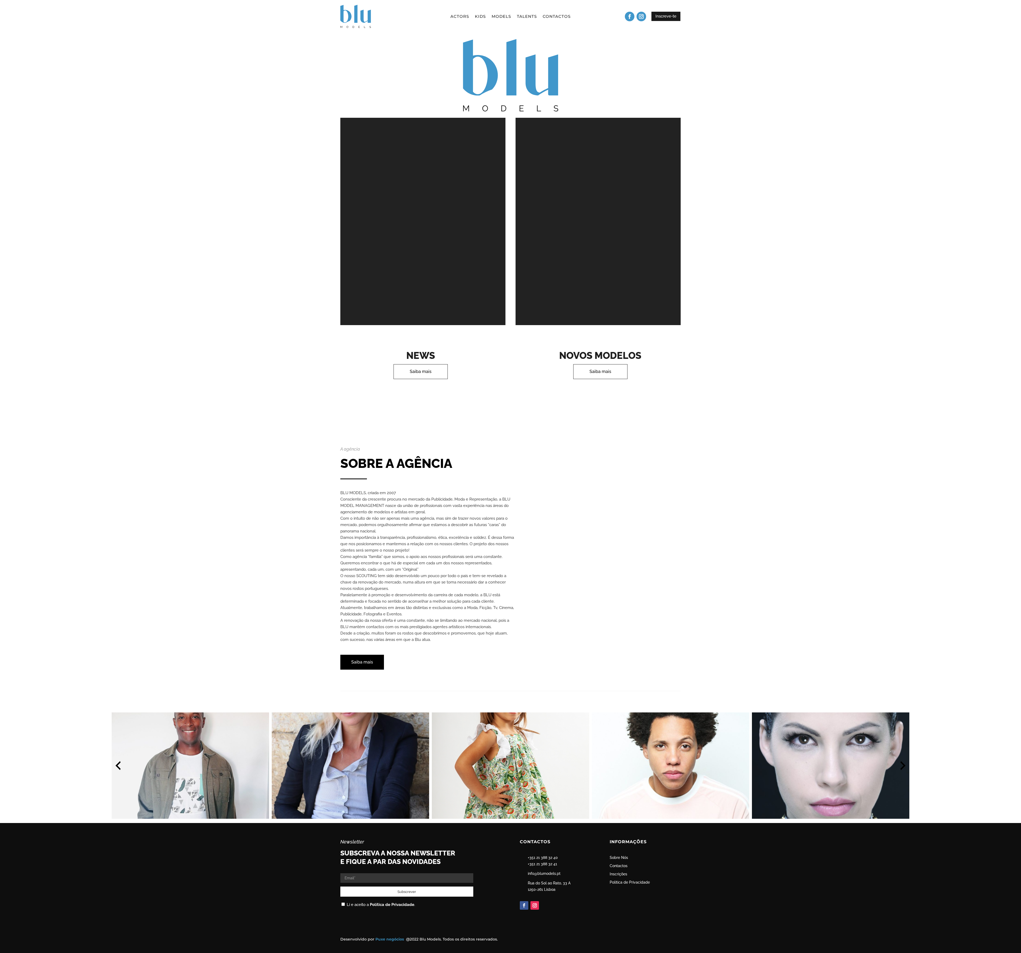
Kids (480, 17)
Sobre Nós (619, 857)
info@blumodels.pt (544, 873)
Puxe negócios (390, 939)
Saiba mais (421, 371)
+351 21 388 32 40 (543, 857)
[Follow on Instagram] (641, 16)
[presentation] (118, 765)
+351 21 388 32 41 (542, 864)
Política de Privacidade (392, 904)
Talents (527, 17)
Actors (459, 17)
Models (501, 17)
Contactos (557, 17)
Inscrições (618, 874)
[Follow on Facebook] (629, 16)
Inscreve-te (665, 16)
